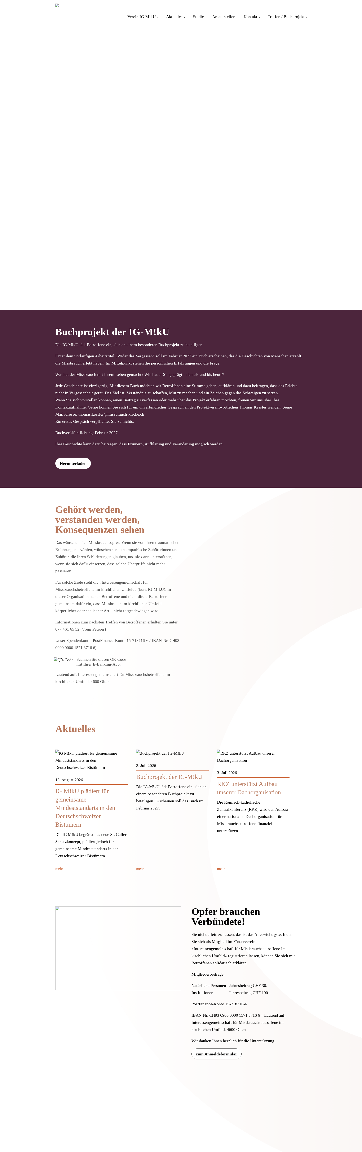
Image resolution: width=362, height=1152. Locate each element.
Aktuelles (174, 16)
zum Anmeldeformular (216, 1054)
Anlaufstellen (223, 16)
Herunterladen (73, 463)
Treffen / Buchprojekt (286, 16)
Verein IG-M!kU (141, 16)
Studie (198, 16)
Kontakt (250, 16)
